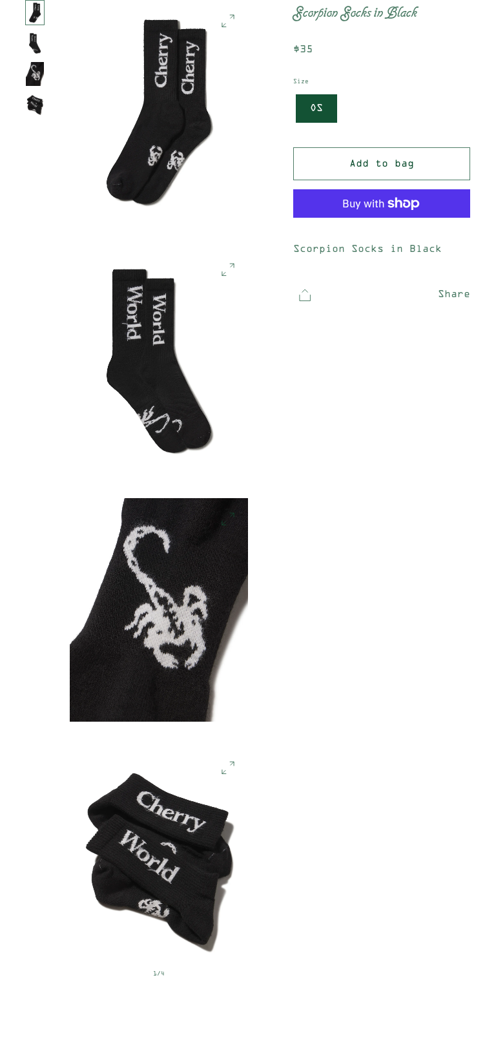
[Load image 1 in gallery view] (35, 13)
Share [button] (454, 294)
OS (316, 108)
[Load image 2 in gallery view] (35, 43)
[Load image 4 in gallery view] (35, 104)
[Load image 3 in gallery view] (35, 74)
